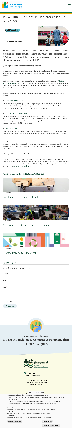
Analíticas (11, 411)
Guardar (10, 306)
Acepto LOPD (8, 301)
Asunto (5, 280)
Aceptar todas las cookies (51, 425)
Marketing (12, 415)
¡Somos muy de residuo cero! (13, 128)
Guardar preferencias (15, 421)
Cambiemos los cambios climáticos (14, 100)
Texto (4, 287)
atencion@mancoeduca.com (23, 166)
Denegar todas (47, 421)
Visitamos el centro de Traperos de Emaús (16, 113)
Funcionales (12, 407)
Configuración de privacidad (36, 392)
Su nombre (6, 273)
